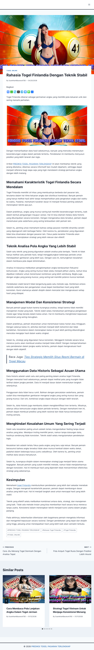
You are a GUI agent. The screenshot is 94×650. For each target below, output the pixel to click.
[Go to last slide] (6, 601)
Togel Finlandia (70, 530)
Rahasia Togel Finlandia (51, 530)
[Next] (87, 601)
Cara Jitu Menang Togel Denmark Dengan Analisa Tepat (22, 550)
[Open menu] (89, 4)
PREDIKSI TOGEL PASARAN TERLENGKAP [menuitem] (32, 164)
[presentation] (24, 589)
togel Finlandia (24, 485)
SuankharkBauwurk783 (17, 80)
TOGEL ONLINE (11, 70)
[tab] (42, 628)
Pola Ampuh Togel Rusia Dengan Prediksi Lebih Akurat (72, 550)
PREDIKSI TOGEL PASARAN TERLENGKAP (23, 530)
